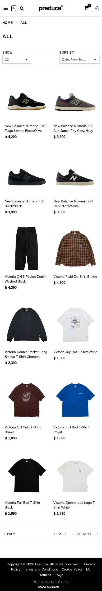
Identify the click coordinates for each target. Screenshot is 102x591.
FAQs (59, 575)
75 (78, 534)
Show (7, 52)
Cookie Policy (72, 569)
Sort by (66, 52)
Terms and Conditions (41, 569)
